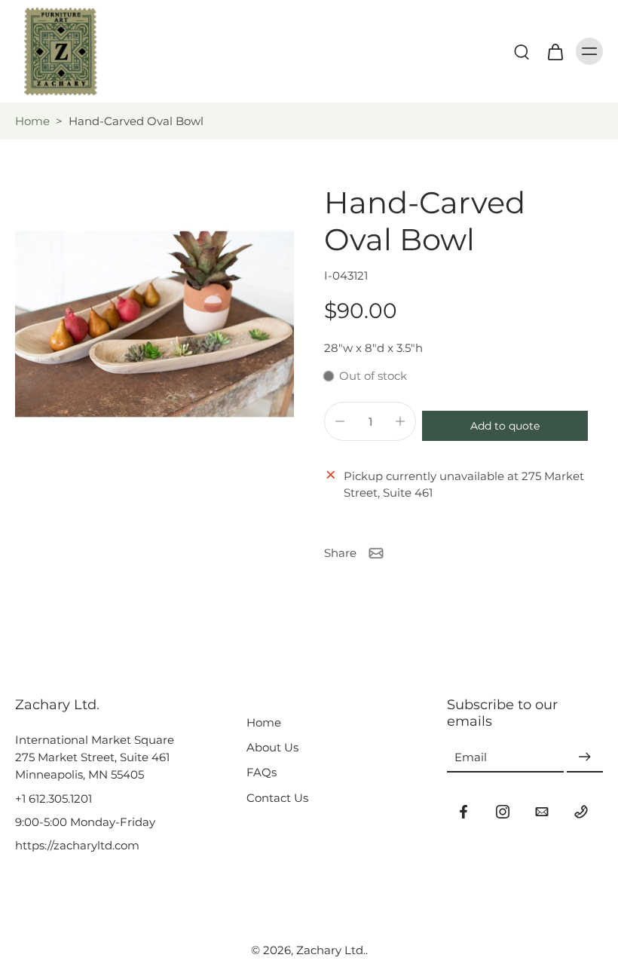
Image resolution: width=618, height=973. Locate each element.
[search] (521, 51)
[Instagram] (502, 811)
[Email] (541, 811)
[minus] (340, 421)
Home (32, 121)
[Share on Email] (376, 553)
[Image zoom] (154, 324)
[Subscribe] (585, 757)
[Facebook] (463, 811)
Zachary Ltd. (331, 950)
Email (470, 757)
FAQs (261, 772)
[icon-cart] (554, 51)
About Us (272, 747)
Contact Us (277, 798)
